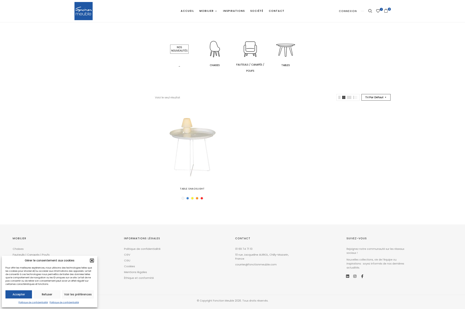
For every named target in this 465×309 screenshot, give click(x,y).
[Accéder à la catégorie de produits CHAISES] (214, 49)
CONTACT (242, 238)
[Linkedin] (347, 276)
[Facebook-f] (362, 276)
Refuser (47, 294)
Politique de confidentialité (33, 302)
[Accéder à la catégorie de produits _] (179, 49)
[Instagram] (355, 276)
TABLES (285, 65)
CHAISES (215, 65)
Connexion (348, 11)
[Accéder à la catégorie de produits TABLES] (285, 49)
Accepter (19, 294)
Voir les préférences (78, 294)
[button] (92, 260)
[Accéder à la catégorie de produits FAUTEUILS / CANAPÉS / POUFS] (250, 49)
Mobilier (19, 238)
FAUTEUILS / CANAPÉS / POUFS (250, 68)
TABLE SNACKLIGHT (192, 188)
